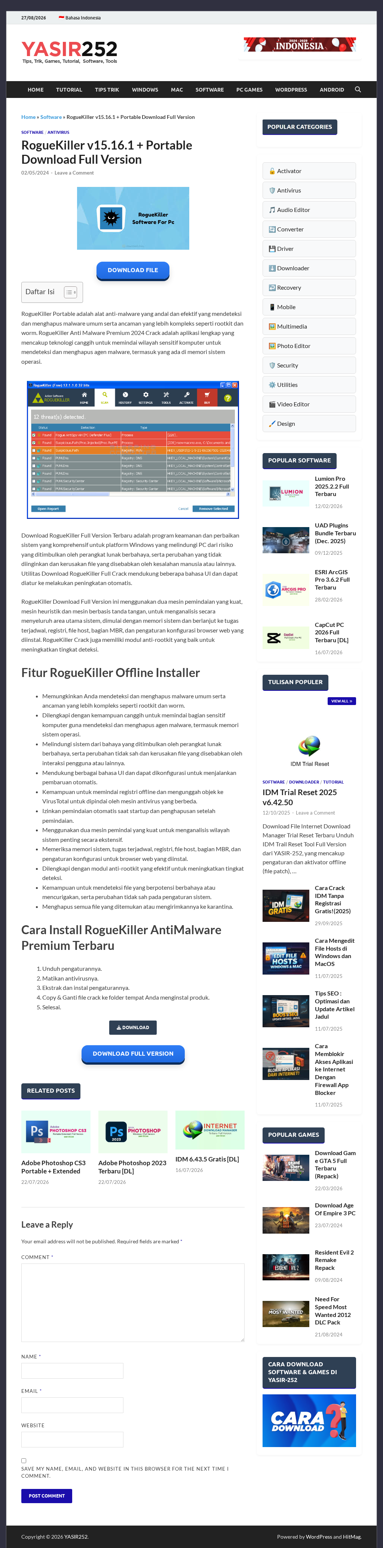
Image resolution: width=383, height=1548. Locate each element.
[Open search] (358, 89)
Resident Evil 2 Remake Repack (334, 1260)
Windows (145, 90)
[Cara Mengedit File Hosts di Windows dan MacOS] (286, 958)
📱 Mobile (282, 306)
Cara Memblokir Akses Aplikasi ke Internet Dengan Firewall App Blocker (334, 1069)
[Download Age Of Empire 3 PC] (286, 1220)
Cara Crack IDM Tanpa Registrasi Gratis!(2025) (333, 899)
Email (31, 1391)
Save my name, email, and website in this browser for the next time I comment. (125, 1472)
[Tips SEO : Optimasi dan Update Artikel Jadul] (286, 1011)
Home (35, 90)
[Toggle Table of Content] (66, 292)
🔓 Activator (285, 170)
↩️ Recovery (285, 287)
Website (33, 1425)
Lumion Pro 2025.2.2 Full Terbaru (332, 486)
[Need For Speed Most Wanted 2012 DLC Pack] (286, 1314)
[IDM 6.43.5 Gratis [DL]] (210, 1130)
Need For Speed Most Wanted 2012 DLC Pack (333, 1310)
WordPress (291, 90)
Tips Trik (107, 90)
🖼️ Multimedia (288, 326)
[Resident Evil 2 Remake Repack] (286, 1267)
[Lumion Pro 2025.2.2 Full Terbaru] (286, 493)
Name (31, 1357)
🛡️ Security (283, 365)
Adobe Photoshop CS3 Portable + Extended (53, 1167)
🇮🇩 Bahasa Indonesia (80, 18)
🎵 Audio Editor (289, 209)
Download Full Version (133, 1053)
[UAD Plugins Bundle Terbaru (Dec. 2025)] (286, 540)
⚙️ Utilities (283, 384)
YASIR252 (76, 1536)
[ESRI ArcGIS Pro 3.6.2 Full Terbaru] (286, 590)
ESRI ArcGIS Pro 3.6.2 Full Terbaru (332, 579)
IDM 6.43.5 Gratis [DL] (207, 1159)
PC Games (249, 90)
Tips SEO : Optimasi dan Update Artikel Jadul (335, 1005)
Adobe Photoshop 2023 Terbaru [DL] (132, 1167)
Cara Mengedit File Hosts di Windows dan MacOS (335, 952)
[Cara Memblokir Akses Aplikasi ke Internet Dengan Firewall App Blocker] (286, 1064)
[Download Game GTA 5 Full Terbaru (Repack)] (286, 1168)
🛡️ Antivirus (285, 190)
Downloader (304, 782)
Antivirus (58, 132)
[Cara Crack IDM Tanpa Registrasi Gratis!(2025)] (286, 906)
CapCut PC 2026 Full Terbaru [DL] (332, 632)
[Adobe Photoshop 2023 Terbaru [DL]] (133, 1132)
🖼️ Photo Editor (289, 345)
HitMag (352, 1536)
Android (332, 90)
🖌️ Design (282, 423)
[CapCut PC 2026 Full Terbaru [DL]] (286, 638)
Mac (177, 90)
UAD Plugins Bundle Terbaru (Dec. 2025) (335, 532)
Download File (133, 270)
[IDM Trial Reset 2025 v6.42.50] (309, 746)
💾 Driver (281, 248)
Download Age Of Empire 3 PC (335, 1208)
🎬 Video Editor (289, 403)
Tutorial (69, 90)
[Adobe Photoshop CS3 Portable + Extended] (56, 1132)
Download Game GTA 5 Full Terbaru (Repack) (335, 1164)
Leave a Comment (74, 173)
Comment (37, 1257)
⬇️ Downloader (289, 267)
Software (210, 90)
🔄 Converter (286, 229)
